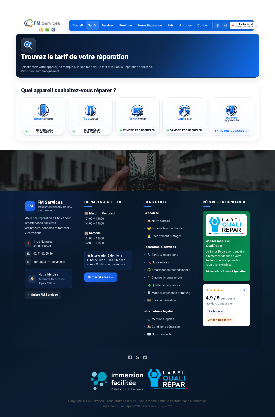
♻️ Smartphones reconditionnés (168, 270)
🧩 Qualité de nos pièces (163, 285)
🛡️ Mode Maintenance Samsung (168, 293)
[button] (244, 25)
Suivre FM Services (43, 294)
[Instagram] (225, 25)
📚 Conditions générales (163, 327)
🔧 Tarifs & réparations (162, 255)
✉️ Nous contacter (160, 334)
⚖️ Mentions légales (160, 319)
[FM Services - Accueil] (42, 25)
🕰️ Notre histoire (158, 221)
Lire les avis (215, 311)
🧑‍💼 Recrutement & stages (164, 236)
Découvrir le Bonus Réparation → (226, 273)
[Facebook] (217, 25)
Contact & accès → (101, 277)
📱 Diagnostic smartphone (165, 277)
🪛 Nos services (158, 262)
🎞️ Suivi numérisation (161, 300)
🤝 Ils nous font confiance (165, 228)
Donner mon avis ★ (220, 319)
